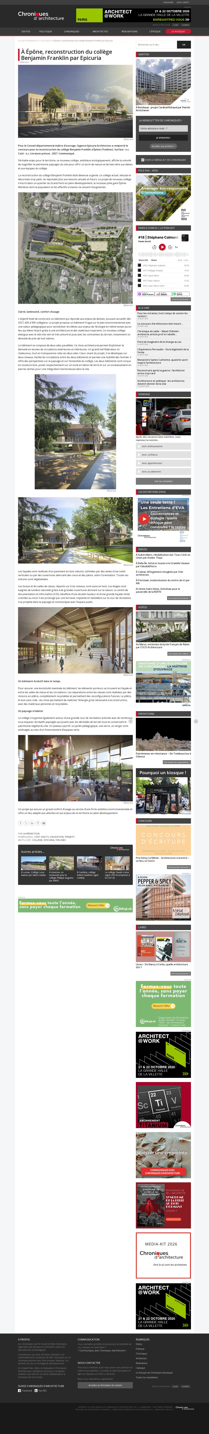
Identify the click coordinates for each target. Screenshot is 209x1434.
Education (57, 836)
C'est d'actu (41, 836)
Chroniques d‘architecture (41, 15)
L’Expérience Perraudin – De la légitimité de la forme (163, 351)
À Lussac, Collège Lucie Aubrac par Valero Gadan (33, 873)
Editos (139, 1344)
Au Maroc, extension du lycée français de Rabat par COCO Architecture (163, 646)
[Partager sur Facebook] (21, 823)
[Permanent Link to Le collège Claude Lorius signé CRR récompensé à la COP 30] (117, 858)
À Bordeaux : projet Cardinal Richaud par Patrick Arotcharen (163, 109)
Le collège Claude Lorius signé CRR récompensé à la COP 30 (117, 875)
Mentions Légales (164, 1409)
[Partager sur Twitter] (27, 823)
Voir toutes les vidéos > (179, 653)
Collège (37, 839)
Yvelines (60, 839)
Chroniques (141, 1353)
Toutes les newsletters (147, 1377)
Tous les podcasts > (181, 299)
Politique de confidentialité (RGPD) (92, 1409)
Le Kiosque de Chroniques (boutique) (154, 1372)
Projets (70, 836)
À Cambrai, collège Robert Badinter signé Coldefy (88, 875)
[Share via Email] (44, 823)
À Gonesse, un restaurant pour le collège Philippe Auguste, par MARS (61, 876)
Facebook (27, 1390)
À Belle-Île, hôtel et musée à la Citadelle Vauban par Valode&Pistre (162, 565)
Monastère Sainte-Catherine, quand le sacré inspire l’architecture (162, 361)
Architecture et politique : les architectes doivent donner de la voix (161, 382)
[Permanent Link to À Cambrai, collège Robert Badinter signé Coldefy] (89, 858)
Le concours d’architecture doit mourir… (160, 323)
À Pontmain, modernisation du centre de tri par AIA (163, 582)
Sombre (185, 25)
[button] (165, 446)
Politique (140, 1348)
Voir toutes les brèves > (179, 598)
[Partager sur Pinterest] (38, 823)
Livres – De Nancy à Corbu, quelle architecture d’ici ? (162, 966)
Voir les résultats (163, 481)
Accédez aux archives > (163, 146)
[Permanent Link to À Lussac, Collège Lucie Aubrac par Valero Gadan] (33, 858)
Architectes (141, 1358)
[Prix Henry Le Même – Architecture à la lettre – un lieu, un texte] (163, 840)
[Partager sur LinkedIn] (32, 823)
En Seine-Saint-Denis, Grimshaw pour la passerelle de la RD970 (158, 590)
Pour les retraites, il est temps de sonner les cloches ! (162, 315)
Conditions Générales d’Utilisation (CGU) (132, 1409)
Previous (131, 721)
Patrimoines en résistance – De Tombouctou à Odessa (163, 755)
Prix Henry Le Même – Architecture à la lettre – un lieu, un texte (162, 859)
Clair (175, 25)
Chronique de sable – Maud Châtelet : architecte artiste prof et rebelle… (158, 333)
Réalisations (142, 1363)
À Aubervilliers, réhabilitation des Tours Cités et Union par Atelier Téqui (163, 556)
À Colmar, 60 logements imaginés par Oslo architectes (159, 573)
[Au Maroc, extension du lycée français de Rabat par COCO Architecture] (163, 627)
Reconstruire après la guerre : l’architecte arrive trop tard (161, 372)
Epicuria (49, 839)
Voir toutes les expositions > (177, 762)
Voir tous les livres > (180, 973)
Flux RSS (43, 1390)
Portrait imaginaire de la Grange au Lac (159, 342)
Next (196, 721)
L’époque (140, 1367)
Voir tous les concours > (179, 867)
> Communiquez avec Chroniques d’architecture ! (102, 1350)
